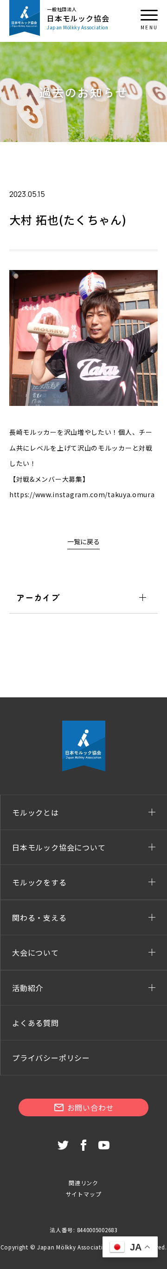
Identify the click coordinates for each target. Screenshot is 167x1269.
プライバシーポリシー (51, 1057)
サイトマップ (84, 1194)
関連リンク (83, 1183)
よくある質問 (35, 1022)
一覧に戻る (83, 541)
